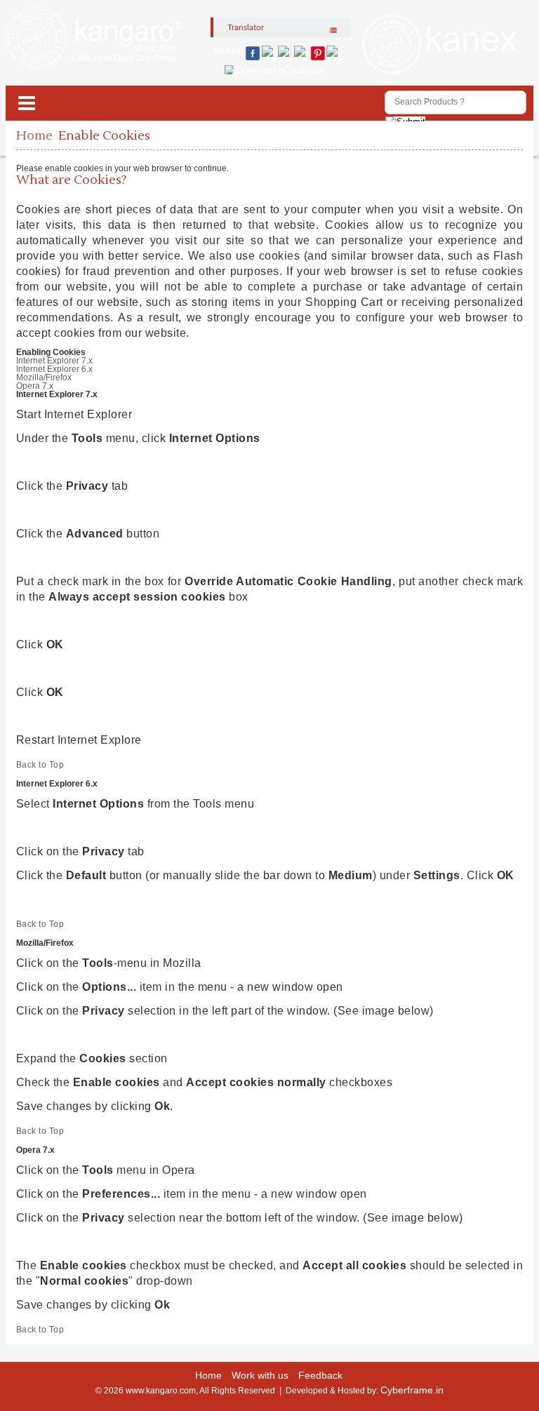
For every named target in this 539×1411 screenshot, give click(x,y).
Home (34, 136)
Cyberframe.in (412, 1390)
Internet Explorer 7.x (54, 361)
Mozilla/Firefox (44, 377)
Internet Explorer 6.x (54, 369)
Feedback (320, 1375)
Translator (245, 27)
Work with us (260, 1375)
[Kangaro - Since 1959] (94, 38)
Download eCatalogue (280, 70)
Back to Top (40, 765)
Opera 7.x (34, 386)
